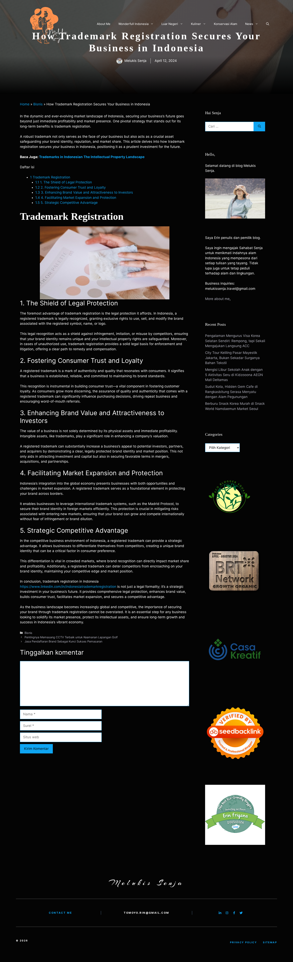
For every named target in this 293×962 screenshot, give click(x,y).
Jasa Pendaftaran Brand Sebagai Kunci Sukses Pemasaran (63, 641)
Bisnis (38, 104)
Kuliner (196, 24)
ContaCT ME (60, 912)
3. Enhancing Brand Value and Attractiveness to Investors (84, 192)
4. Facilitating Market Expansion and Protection (75, 198)
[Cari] (259, 126)
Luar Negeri (169, 24)
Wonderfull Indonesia (133, 24)
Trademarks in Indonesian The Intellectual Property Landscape (92, 157)
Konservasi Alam (225, 24)
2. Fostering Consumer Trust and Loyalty (70, 187)
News (249, 24)
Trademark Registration (50, 177)
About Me (103, 24)
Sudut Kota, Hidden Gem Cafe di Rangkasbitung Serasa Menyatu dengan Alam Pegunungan (231, 392)
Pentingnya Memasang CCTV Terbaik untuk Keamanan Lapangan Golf (71, 637)
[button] (267, 24)
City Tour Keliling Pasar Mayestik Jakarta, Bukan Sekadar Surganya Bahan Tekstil (232, 358)
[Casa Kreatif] (235, 681)
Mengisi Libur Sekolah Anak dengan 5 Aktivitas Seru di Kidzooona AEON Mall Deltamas (234, 375)
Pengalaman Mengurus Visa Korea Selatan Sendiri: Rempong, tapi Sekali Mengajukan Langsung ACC (235, 341)
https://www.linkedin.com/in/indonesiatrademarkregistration (68, 587)
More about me (217, 299)
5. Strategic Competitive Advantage (66, 203)
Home (24, 104)
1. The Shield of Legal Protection (63, 182)
